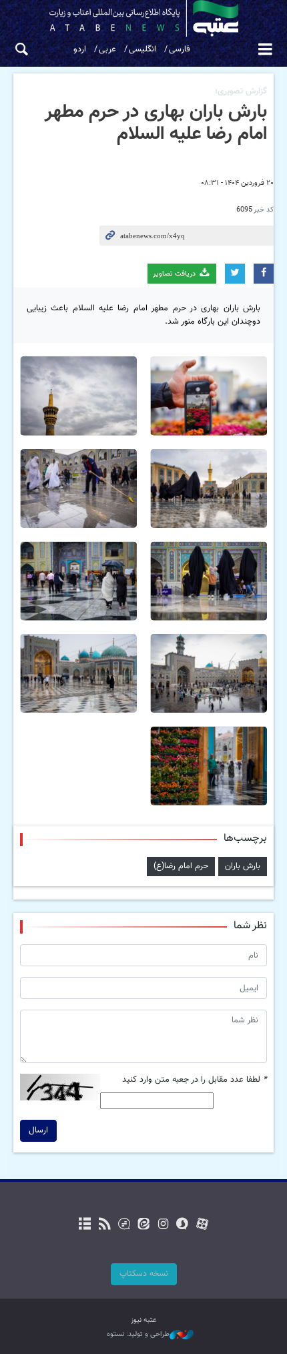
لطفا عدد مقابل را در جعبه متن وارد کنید (194, 1080)
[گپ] (123, 1225)
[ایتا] (143, 1225)
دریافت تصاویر (175, 274)
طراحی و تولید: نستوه (138, 1334)
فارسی (179, 49)
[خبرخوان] (104, 1225)
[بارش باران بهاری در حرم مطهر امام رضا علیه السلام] (208, 396)
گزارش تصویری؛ (241, 91)
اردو (79, 49)
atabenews (143, 18)
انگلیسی (142, 49)
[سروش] (182, 1225)
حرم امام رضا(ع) (181, 866)
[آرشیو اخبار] (85, 1225)
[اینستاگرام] (163, 1225)
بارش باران (242, 866)
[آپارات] (202, 1225)
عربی (107, 49)
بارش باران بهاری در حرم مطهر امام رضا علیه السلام (156, 123)
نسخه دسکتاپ (143, 1274)
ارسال (38, 1130)
